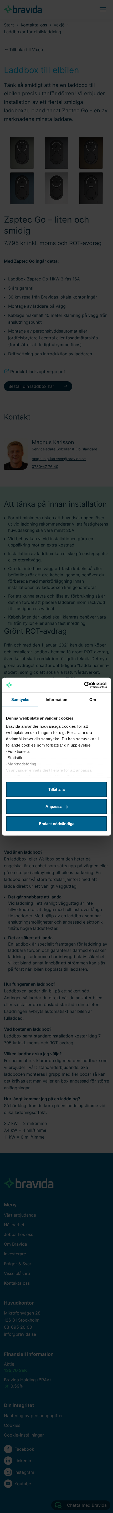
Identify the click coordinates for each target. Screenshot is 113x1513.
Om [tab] (92, 699)
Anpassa (53, 806)
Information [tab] (56, 699)
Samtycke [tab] (20, 699)
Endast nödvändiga (56, 823)
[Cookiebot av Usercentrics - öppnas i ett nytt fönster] (84, 685)
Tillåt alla (56, 789)
